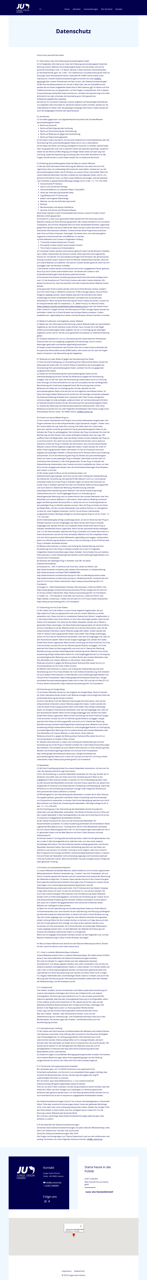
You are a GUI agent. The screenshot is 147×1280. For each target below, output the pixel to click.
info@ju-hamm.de (85, 411)
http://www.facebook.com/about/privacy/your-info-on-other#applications (68, 575)
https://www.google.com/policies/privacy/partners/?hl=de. (61, 590)
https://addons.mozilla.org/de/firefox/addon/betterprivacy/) (63, 306)
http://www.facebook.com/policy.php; (53, 569)
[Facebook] (49, 1201)
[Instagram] (45, 1201)
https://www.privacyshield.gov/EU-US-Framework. (85, 593)
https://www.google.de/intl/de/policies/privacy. (80, 677)
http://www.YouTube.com (48, 613)
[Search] (40, 9)
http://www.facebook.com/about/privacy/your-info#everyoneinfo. (65, 578)
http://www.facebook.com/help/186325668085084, (58, 572)
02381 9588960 (52, 1185)
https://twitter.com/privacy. (48, 598)
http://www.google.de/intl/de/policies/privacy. (56, 753)
